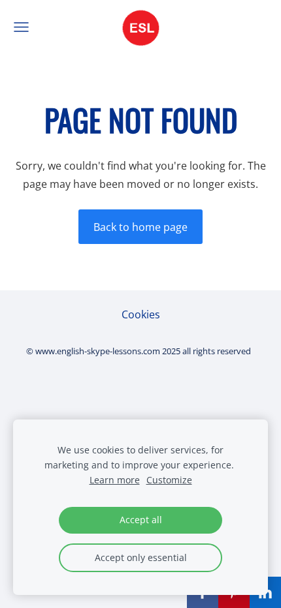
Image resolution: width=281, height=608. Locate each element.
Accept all (141, 519)
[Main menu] (21, 27)
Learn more (115, 480)
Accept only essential (141, 557)
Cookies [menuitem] (141, 314)
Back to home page (140, 227)
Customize (169, 480)
